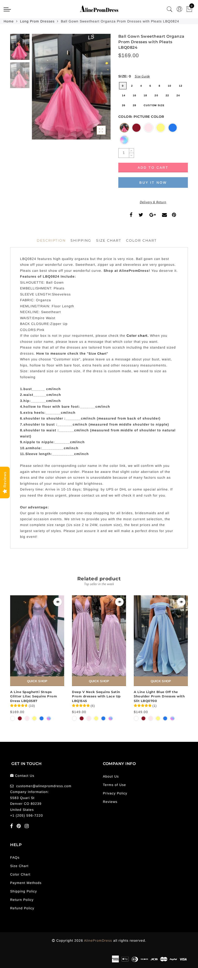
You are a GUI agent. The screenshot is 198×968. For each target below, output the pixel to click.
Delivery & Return (153, 202)
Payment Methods (26, 883)
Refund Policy (22, 908)
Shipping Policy (23, 891)
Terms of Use (114, 785)
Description (51, 240)
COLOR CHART (141, 240)
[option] (71, 87)
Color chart (137, 335)
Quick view (57, 602)
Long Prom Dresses (37, 21)
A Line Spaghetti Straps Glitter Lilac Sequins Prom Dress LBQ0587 (33, 696)
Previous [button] (41, 89)
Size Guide (142, 76)
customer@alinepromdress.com (43, 786)
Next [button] (96, 89)
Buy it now (153, 182)
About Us (111, 776)
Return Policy (22, 900)
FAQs (15, 857)
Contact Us (24, 776)
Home (9, 21)
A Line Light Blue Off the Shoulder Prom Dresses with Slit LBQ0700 (159, 696)
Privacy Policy (115, 793)
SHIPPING (81, 240)
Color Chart (20, 874)
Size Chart (108, 240)
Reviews (110, 802)
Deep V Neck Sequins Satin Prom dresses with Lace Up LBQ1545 (96, 696)
